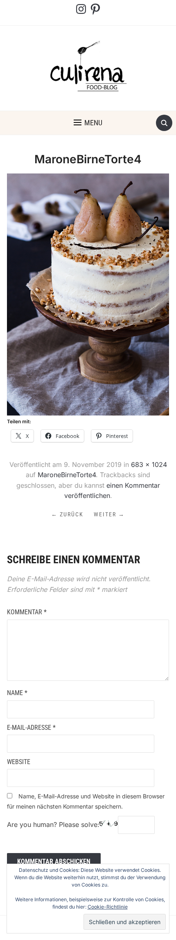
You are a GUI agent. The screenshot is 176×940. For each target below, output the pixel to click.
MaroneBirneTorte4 (67, 475)
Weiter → (109, 514)
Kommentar (27, 612)
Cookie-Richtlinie (108, 907)
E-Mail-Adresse (31, 727)
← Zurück (67, 514)
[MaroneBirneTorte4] (88, 294)
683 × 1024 (149, 464)
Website (18, 762)
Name (17, 693)
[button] (88, 123)
